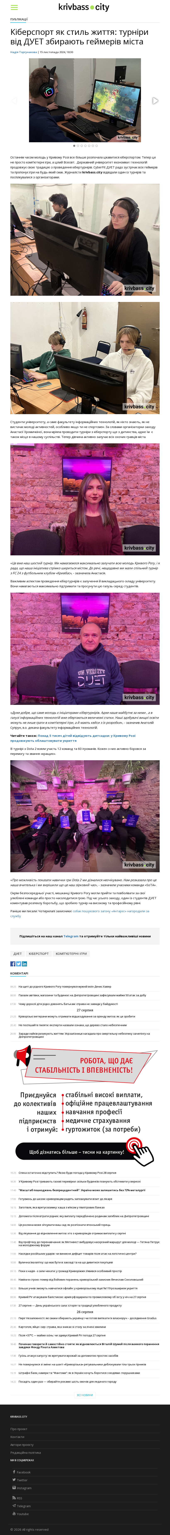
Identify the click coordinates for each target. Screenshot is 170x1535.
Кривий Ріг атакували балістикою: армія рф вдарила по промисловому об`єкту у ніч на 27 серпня (82, 1297)
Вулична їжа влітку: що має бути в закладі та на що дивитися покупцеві (66, 1262)
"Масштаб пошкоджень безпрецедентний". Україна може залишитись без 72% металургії (82, 1190)
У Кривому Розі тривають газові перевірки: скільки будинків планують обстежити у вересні (80, 1181)
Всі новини (85, 1395)
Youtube (23, 1514)
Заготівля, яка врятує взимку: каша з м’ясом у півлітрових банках (62, 1207)
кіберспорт (39, 953)
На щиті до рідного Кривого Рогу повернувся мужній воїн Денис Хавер (65, 986)
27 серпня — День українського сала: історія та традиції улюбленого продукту (70, 1305)
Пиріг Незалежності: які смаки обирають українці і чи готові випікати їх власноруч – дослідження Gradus (88, 1318)
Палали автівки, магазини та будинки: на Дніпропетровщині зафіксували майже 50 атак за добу (82, 995)
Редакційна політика (25, 1452)
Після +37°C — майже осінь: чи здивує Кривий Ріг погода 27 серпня (62, 1335)
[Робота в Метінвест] (85, 1106)
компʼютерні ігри (71, 953)
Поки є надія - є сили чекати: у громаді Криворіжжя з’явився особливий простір (70, 1271)
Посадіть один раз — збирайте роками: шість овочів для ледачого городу (68, 1381)
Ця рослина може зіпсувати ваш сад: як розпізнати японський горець (64, 1224)
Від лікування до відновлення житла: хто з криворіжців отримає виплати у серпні (72, 1233)
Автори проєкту (22, 1445)
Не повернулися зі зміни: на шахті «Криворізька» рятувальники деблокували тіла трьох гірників (82, 1364)
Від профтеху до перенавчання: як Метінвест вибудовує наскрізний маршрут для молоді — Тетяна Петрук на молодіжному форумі (89, 1244)
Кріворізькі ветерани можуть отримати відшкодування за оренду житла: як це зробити (77, 1016)
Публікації (19, 19)
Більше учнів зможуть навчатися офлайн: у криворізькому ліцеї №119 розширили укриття (78, 1288)
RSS (19, 1498)
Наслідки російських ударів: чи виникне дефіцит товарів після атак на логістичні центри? (77, 1253)
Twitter (22, 1480)
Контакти (17, 1437)
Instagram (24, 1488)
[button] (155, 101)
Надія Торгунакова (23, 52)
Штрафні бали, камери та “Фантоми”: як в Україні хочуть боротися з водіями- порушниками (79, 1372)
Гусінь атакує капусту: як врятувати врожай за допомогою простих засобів (68, 1355)
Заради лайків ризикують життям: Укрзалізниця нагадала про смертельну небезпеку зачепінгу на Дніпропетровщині (84, 1035)
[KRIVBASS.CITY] (84, 7)
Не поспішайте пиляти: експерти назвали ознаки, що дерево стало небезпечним (73, 1025)
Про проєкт (18, 1429)
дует (17, 953)
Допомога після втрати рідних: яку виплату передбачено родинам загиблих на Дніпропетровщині (84, 1216)
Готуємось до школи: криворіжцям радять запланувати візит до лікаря (65, 1199)
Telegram (70, 936)
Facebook (23, 1472)
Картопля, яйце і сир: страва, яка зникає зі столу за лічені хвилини (62, 1326)
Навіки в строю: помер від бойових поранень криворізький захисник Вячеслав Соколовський (81, 1279)
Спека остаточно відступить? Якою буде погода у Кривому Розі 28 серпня (67, 1172)
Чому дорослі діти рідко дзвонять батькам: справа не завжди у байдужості (68, 1004)
